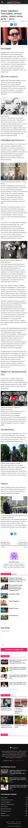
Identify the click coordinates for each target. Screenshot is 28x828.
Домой (2, 7)
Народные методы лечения (7, 804)
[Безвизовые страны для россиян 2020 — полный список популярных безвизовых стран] (4, 661)
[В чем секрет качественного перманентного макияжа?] (21, 702)
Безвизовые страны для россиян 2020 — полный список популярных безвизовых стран (17, 661)
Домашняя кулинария (6, 808)
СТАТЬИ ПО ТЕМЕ (6, 574)
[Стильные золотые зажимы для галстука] (7, 720)
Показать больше (13, 689)
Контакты (13, 821)
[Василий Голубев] (4, 595)
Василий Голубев (14, 594)
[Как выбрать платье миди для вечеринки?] (7, 702)
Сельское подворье (5, 802)
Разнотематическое (5, 811)
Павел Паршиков (14, 601)
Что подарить (3, 723)
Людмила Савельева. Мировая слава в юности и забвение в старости (17, 579)
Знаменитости (8, 7)
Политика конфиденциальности (14, 823)
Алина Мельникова (6, 21)
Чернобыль (10, 525)
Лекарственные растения (7, 799)
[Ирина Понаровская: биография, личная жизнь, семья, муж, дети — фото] (4, 669)
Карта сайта (18, 821)
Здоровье (3, 813)
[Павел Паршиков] (4, 603)
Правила (7, 821)
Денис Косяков (14, 608)
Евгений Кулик (13, 615)
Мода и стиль (3, 706)
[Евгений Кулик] (4, 617)
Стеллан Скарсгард (19, 527)
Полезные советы (5, 815)
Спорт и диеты (4, 806)
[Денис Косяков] (4, 610)
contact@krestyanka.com (19, 760)
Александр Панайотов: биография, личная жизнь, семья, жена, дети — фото (18, 677)
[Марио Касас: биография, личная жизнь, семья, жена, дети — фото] (4, 684)
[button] (26, 2)
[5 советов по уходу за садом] (21, 720)
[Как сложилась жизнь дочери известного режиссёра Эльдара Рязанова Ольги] (4, 587)
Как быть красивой (18, 706)
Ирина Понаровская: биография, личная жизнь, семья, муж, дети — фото (18, 669)
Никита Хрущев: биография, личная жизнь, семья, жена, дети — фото (20, 545)
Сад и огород (17, 723)
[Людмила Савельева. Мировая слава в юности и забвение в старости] (4, 579)
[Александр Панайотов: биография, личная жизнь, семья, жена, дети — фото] (4, 677)
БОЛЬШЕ (14, 574)
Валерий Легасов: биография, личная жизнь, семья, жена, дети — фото (7, 545)
